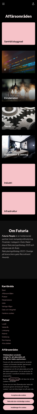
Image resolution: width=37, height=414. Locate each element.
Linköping (5, 330)
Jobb (4, 303)
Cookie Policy (14, 379)
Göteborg (5, 337)
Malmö (4, 333)
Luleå (4, 324)
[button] (33, 4)
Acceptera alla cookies (18, 395)
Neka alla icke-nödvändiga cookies (18, 401)
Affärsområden (7, 293)
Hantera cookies (8, 313)
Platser (4, 297)
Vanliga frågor (7, 306)
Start (4, 290)
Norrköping (6, 340)
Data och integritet (9, 310)
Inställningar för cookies (18, 407)
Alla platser (6, 343)
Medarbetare (7, 300)
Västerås (5, 327)
